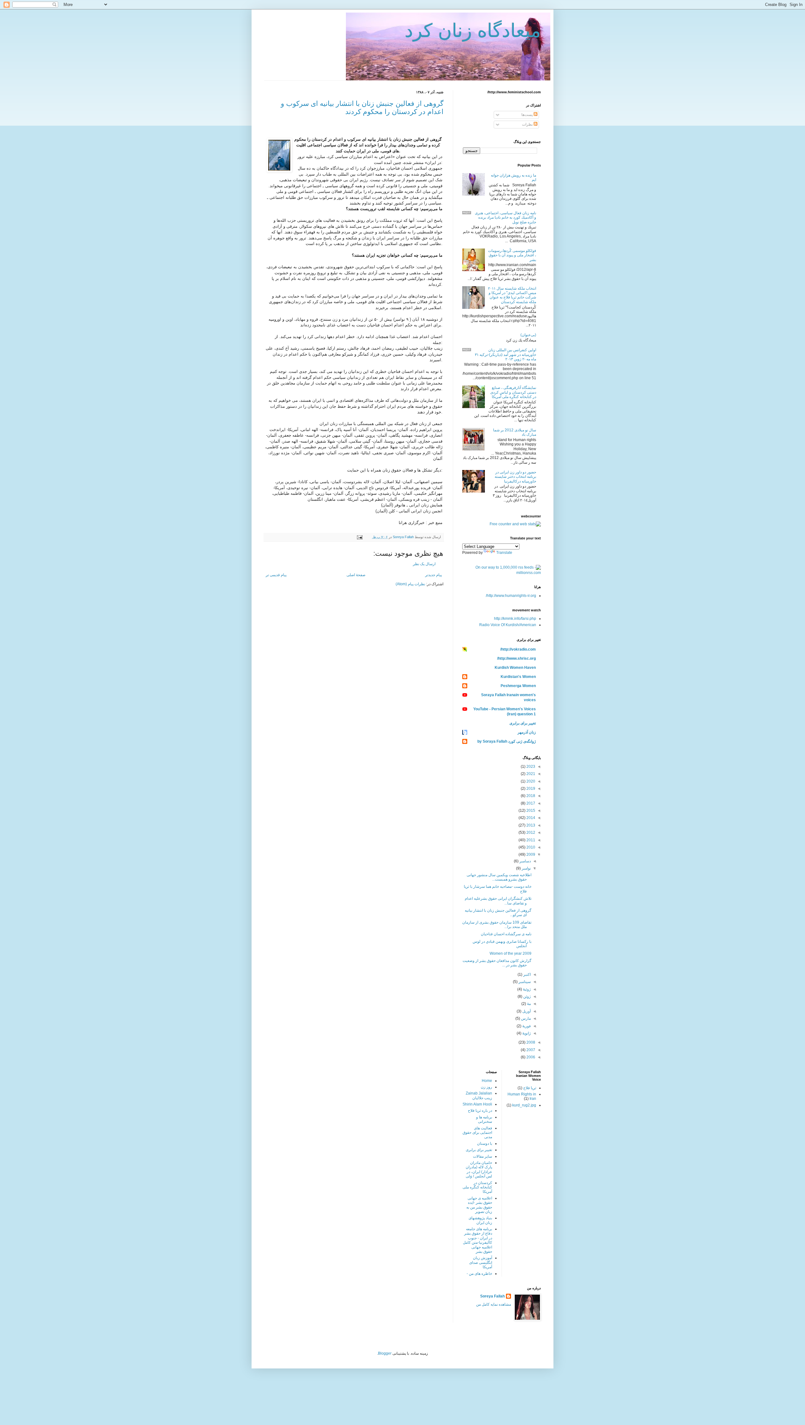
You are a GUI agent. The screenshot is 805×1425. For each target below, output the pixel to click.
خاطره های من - (479, 1273)
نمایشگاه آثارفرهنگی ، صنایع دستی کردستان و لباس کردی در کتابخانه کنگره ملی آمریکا (513, 392)
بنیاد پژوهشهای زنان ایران (480, 1220)
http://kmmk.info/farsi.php (515, 618)
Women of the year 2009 (510, 953)
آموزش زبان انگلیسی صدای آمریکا (480, 1262)
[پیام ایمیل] (360, 537)
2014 (530, 818)
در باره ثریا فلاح (480, 1110)
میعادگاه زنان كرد (473, 30)
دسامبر (525, 861)
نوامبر (526, 868)
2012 (530, 832)
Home (487, 1080)
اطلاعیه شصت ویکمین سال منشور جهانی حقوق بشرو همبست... (499, 877)
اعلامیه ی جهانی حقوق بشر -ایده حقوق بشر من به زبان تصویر (479, 1205)
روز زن (486, 1087)
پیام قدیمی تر (276, 575)
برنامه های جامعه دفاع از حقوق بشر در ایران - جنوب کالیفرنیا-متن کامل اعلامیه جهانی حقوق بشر (477, 1240)
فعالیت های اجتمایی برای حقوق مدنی (477, 1132)
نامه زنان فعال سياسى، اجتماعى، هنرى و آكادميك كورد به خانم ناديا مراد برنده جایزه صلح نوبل (505, 217)
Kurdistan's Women (518, 676)
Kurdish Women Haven (515, 667)
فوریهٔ (526, 1026)
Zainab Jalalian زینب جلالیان (479, 1095)
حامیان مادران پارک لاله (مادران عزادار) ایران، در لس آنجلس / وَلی (479, 1169)
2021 (530, 774)
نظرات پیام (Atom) (410, 584)
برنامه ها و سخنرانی (484, 1119)
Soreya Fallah (492, 1296)
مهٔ (528, 1004)
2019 (530, 788)
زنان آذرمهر (527, 732)
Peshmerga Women (518, 686)
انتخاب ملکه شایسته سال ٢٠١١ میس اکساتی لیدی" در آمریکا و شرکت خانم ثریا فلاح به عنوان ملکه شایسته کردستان (512, 295)
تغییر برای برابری (522, 723)
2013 (530, 825)
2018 (530, 796)
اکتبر (526, 974)
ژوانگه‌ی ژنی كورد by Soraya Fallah (506, 741)
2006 (530, 1057)
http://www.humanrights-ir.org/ (511, 595)
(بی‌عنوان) (528, 335)
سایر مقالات (482, 1156)
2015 (530, 810)
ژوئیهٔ (526, 989)
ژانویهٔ (526, 1033)
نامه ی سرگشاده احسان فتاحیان (506, 934)
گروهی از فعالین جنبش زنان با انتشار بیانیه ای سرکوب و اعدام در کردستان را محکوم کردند (362, 108)
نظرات (528, 124)
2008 (530, 1042)
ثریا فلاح (529, 1088)
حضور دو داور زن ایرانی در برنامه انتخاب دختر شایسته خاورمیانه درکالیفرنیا (515, 476)
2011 (530, 840)
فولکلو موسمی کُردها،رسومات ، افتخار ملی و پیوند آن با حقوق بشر (512, 255)
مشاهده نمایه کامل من (493, 1304)
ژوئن (526, 996)
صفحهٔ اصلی (356, 575)
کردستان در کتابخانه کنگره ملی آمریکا (477, 1187)
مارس (525, 1018)
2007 (530, 1050)
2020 (530, 781)
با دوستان (484, 1143)
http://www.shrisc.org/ (516, 658)
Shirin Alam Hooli (477, 1104)
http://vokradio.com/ (518, 649)
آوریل (526, 1011)
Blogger (384, 1353)
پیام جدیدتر (433, 575)
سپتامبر (524, 982)
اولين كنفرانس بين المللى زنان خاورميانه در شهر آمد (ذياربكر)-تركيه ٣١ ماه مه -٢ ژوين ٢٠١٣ (505, 354)
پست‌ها (527, 114)
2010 (530, 847)
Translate (504, 552)
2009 (530, 854)
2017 (530, 803)
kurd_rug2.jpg (524, 1105)
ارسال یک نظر (424, 564)
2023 (530, 766)
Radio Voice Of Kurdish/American (507, 625)
